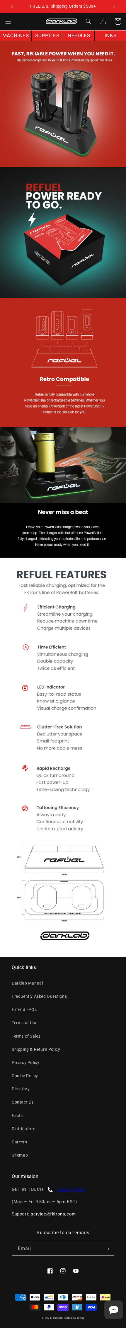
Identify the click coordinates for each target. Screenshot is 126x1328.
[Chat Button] (113, 1309)
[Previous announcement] (11, 6)
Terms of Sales (26, 1036)
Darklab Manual (27, 983)
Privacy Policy (25, 1062)
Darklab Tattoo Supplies (68, 1317)
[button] (8, 21)
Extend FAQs (24, 1009)
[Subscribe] (107, 1249)
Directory (21, 1089)
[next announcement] (114, 6)
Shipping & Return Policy (36, 1049)
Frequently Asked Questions (39, 996)
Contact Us (23, 1102)
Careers (19, 1142)
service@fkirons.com (53, 1214)
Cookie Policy (25, 1075)
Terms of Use (24, 1022)
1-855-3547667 (70, 1189)
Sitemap (20, 1155)
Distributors (23, 1128)
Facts (17, 1115)
